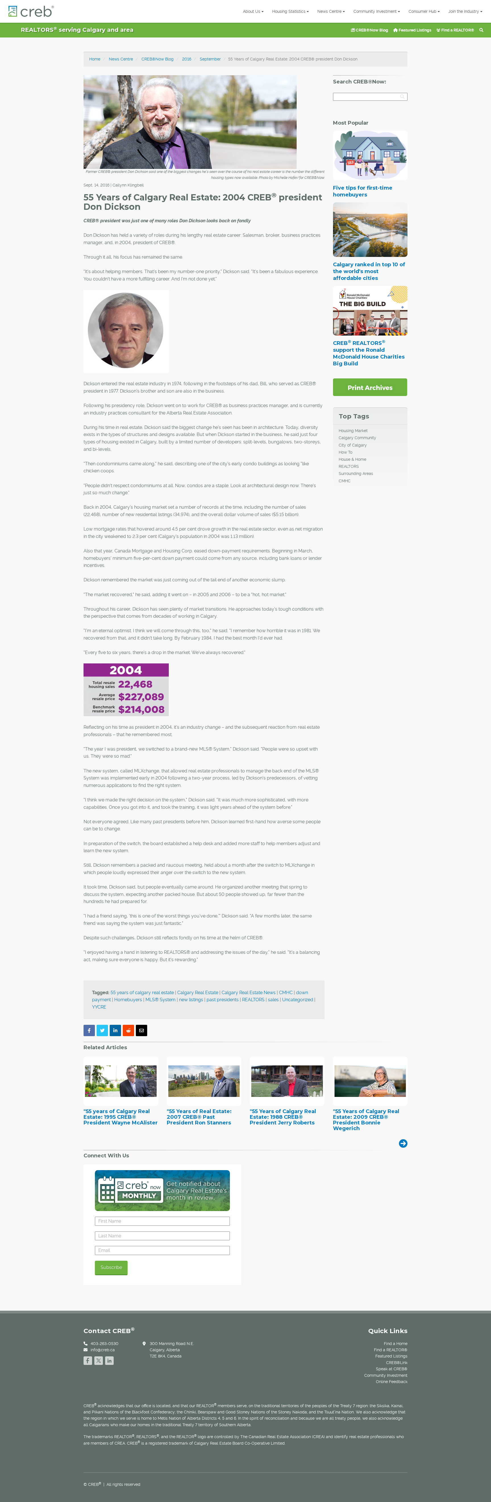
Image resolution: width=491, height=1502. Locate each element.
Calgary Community (357, 437)
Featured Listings (414, 30)
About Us (251, 11)
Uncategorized (297, 999)
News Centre (329, 11)
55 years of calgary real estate (142, 992)
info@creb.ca (103, 1350)
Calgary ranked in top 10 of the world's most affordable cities (369, 271)
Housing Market (353, 430)
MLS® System (160, 999)
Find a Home (395, 1343)
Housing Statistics (288, 11)
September (210, 59)
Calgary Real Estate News (249, 992)
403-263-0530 (104, 1343)
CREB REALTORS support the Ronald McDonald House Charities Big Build (369, 353)
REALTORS (253, 999)
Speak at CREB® (391, 1369)
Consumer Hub (422, 11)
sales (273, 999)
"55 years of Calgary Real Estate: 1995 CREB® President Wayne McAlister (121, 1117)
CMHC (286, 992)
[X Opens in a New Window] (98, 1360)
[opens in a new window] (370, 387)
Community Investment (375, 11)
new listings (191, 999)
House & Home (352, 459)
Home (94, 59)
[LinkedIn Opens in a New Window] (109, 1360)
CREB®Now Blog (371, 30)
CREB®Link (396, 1362)
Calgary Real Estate (197, 992)
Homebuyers (128, 999)
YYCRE (99, 1007)
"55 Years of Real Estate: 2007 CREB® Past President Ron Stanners (199, 1117)
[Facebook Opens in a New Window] (88, 1360)
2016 (186, 59)
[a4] (126, 689)
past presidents (223, 999)
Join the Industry (463, 11)
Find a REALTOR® (457, 30)
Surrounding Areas (356, 473)
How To (345, 452)
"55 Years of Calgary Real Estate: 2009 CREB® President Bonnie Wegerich (366, 1120)
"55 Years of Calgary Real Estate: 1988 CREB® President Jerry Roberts (283, 1117)
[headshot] (126, 331)
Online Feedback (391, 1381)
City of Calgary (353, 445)
